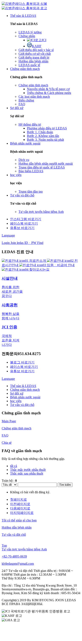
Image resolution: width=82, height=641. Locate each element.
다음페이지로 (20, 508)
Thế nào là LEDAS (23, 386)
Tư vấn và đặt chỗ (22, 405)
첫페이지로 (18, 499)
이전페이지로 (20, 504)
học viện (15, 401)
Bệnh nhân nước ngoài (25, 397)
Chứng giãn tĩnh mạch (25, 389)
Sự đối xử (16, 393)
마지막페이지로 (22, 513)
